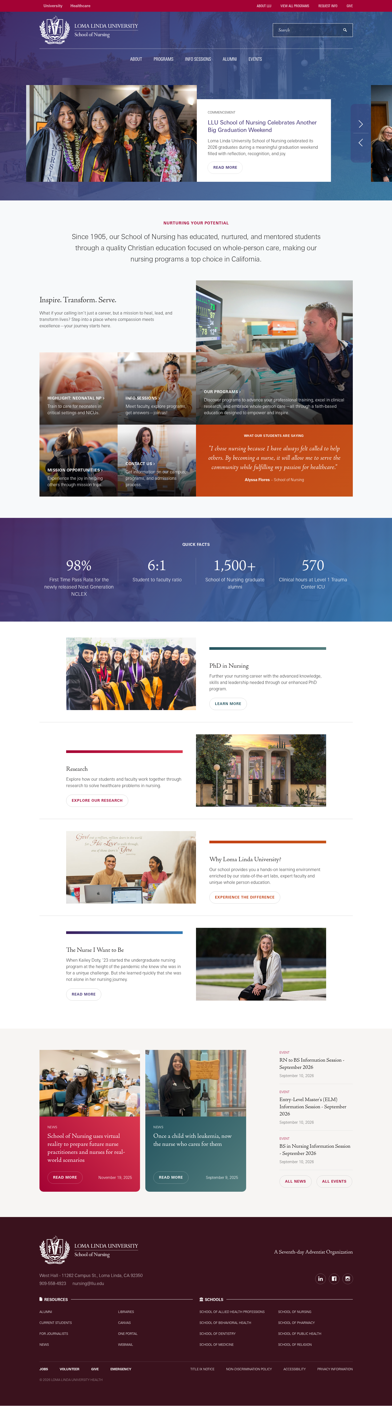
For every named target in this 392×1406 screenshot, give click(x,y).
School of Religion (295, 1345)
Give (349, 6)
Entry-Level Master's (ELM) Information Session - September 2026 (312, 1106)
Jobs (43, 1369)
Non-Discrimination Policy (249, 1369)
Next (361, 124)
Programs (163, 59)
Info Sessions (198, 59)
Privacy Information (335, 1369)
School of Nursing (294, 1312)
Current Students (55, 1323)
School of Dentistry (217, 1334)
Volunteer (69, 1369)
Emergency (120, 1369)
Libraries (126, 1312)
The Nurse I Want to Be (95, 950)
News (44, 1345)
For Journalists (53, 1334)
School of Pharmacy (296, 1323)
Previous (361, 142)
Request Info (327, 6)
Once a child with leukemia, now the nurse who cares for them (192, 1140)
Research (77, 769)
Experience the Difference (245, 897)
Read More (225, 167)
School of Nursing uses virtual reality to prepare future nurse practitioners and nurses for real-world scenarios (86, 1148)
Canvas (124, 1323)
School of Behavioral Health (225, 1323)
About (136, 59)
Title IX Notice (202, 1369)
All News (295, 1181)
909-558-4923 (52, 1283)
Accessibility (294, 1369)
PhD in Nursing (229, 666)
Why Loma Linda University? (245, 859)
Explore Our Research (97, 800)
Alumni (230, 59)
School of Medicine (216, 1345)
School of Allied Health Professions (232, 1312)
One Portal (128, 1334)
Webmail (125, 1345)
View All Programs (294, 6)
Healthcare (80, 5)
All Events (334, 1181)
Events (255, 59)
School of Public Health (299, 1334)
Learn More (228, 704)
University (52, 5)
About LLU (263, 6)
